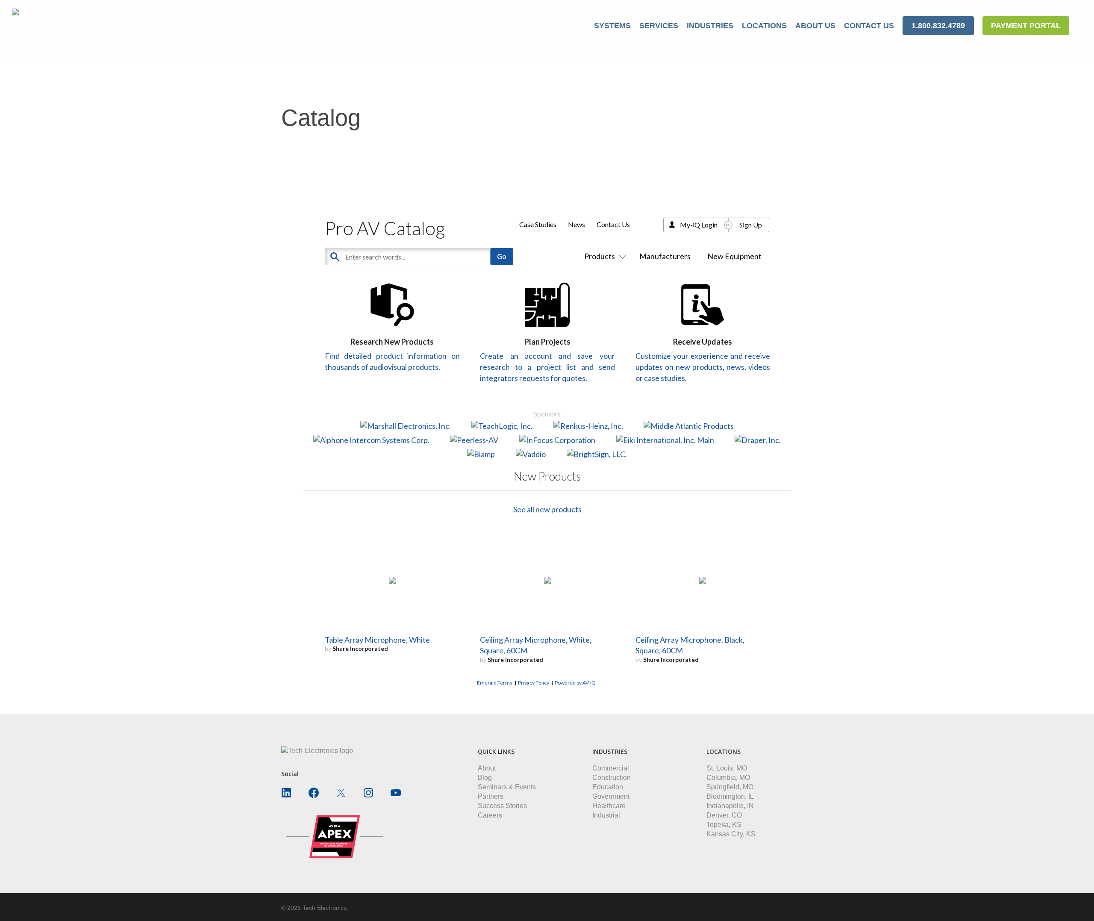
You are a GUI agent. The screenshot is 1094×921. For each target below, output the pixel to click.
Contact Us (613, 224)
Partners (490, 796)
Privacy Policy (533, 682)
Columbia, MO (728, 777)
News (576, 224)
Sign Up (750, 225)
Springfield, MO (729, 787)
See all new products (547, 509)
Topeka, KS (723, 824)
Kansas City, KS (731, 834)
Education (607, 787)
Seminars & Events (507, 787)
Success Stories (502, 805)
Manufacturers (665, 256)
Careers (490, 815)
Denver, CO (724, 815)
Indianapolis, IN (730, 805)
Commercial (610, 768)
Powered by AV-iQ (575, 682)
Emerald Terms (494, 682)
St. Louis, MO (726, 768)
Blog (485, 777)
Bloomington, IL (730, 796)
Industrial (606, 815)
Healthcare (609, 805)
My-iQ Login (699, 225)
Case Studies (537, 224)
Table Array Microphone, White (377, 639)
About (487, 768)
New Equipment (734, 256)
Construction (611, 777)
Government (610, 796)
